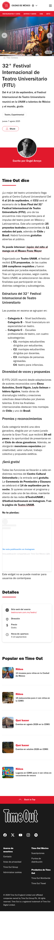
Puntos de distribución (37, 860)
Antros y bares (30, 14)
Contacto (7, 857)
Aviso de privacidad (12, 862)
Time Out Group (10, 867)
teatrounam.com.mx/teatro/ (24, 613)
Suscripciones (37, 853)
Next (49, 35)
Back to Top (29, 800)
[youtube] (20, 835)
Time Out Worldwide (40, 878)
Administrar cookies (12, 873)
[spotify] (36, 835)
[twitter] (12, 835)
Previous (4, 35)
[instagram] (28, 835)
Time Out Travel (38, 884)
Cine (41, 14)
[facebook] (5, 835)
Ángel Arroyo (33, 161)
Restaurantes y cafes (11, 14)
